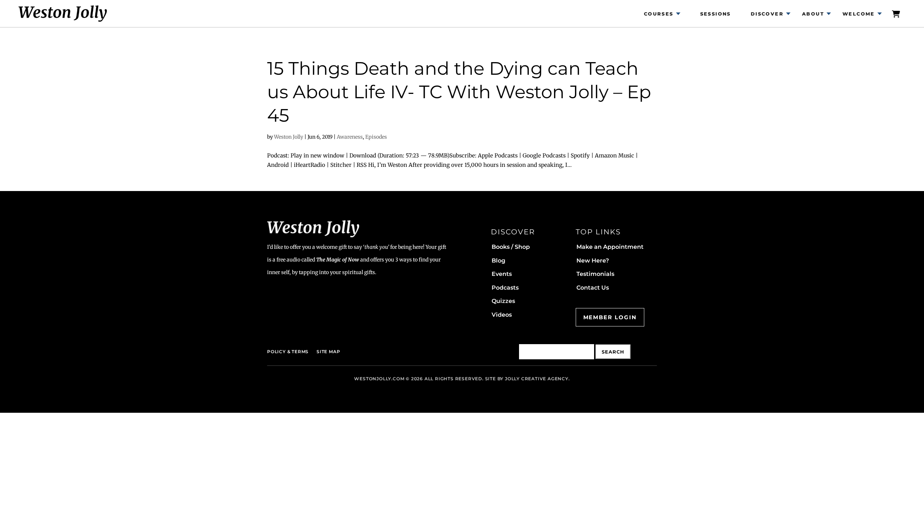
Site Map (328, 351)
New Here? (592, 260)
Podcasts (505, 287)
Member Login (610, 317)
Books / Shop (511, 246)
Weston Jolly (288, 137)
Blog (498, 260)
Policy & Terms (288, 351)
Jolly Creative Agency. (537, 378)
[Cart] (897, 13)
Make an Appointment (610, 246)
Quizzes (503, 301)
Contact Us (592, 287)
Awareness (350, 137)
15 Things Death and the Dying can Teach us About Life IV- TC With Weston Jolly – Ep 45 (459, 91)
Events (502, 273)
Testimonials (595, 273)
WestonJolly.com (379, 378)
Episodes (376, 137)
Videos (502, 314)
